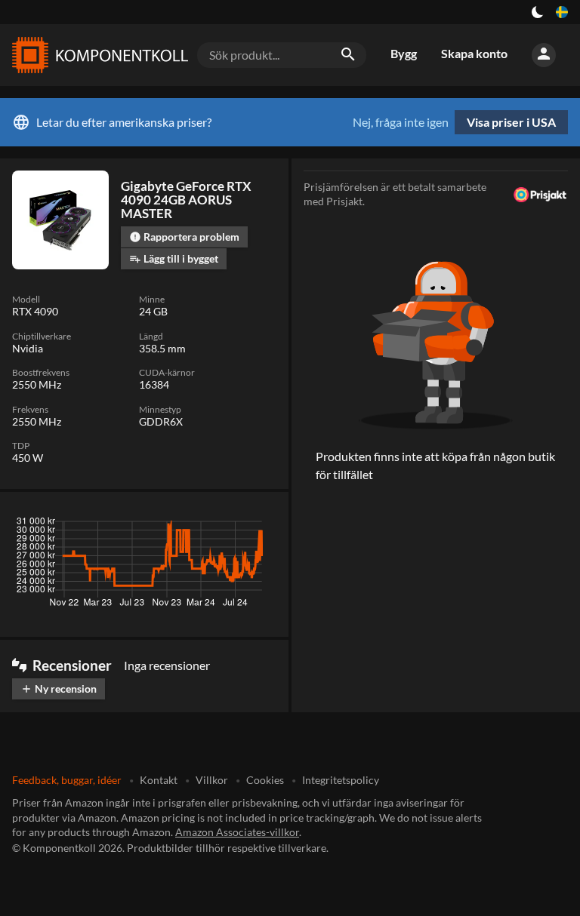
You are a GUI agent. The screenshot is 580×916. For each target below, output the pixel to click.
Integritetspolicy (340, 779)
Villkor (212, 779)
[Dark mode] (538, 12)
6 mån (182, 525)
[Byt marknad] (562, 12)
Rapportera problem (184, 236)
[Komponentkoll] (96, 55)
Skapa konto (474, 53)
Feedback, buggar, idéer (67, 779)
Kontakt (158, 779)
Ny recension (58, 688)
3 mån (138, 525)
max (259, 525)
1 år (223, 525)
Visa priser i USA (511, 122)
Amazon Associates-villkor (237, 831)
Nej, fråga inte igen (401, 122)
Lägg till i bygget (173, 258)
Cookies (265, 779)
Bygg (403, 53)
